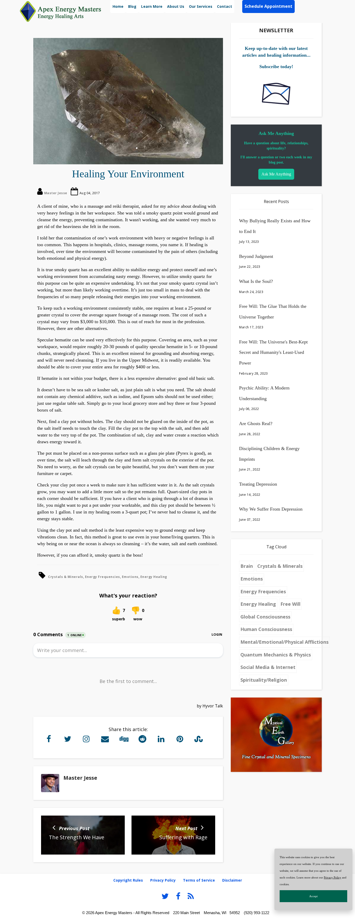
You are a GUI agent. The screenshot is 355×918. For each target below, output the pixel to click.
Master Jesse (55, 193)
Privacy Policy (332, 877)
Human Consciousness (266, 629)
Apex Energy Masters (113, 912)
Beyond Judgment (256, 256)
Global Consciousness (265, 617)
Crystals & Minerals (65, 577)
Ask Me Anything (276, 174)
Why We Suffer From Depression (271, 509)
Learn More (151, 6)
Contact (224, 6)
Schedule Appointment (268, 6)
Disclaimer (232, 880)
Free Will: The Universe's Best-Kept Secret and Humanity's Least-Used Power (273, 352)
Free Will (290, 604)
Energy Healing (153, 577)
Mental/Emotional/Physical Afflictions (284, 642)
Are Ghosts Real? (255, 423)
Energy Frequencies (102, 577)
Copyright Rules (128, 880)
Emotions (130, 577)
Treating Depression (258, 484)
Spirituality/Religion (263, 680)
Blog (132, 6)
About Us (175, 6)
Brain (246, 566)
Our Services (200, 6)
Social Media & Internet (267, 667)
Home (118, 6)
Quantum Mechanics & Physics (275, 655)
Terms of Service (199, 880)
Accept (313, 896)
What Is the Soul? (256, 281)
